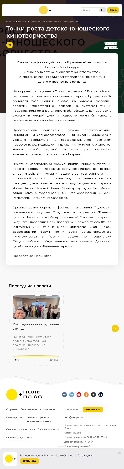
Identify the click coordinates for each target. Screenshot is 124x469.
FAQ (29, 437)
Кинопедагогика (14, 417)
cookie (54, 455)
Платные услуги (15, 437)
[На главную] (45, 10)
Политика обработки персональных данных (38, 419)
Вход (113, 9)
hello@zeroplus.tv (73, 417)
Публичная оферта (48, 429)
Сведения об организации (20, 429)
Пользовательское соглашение (38, 409)
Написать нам (92, 409)
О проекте (11, 409)
